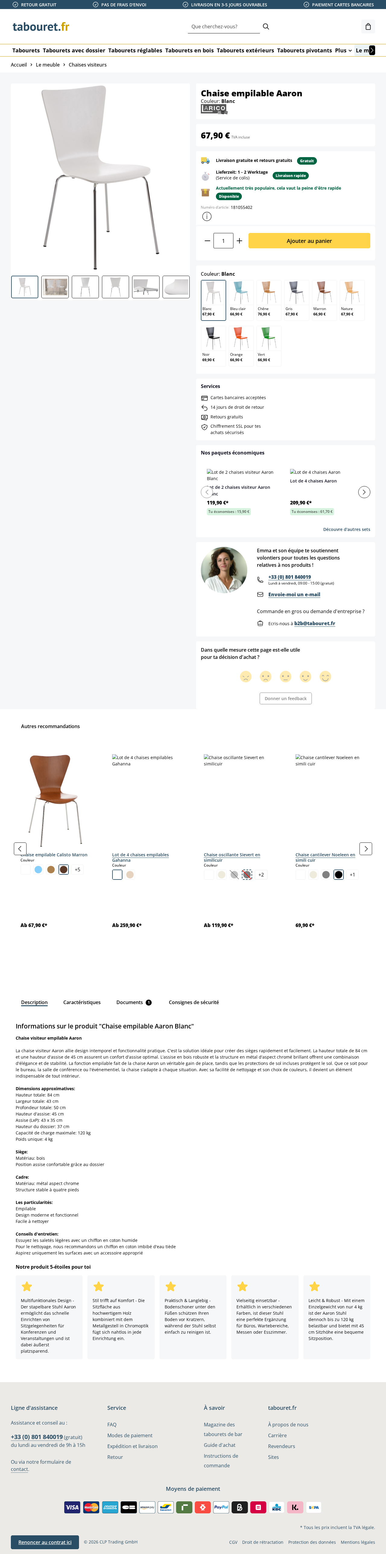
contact (19, 1469)
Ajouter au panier (309, 240)
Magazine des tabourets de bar (223, 1429)
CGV (233, 1542)
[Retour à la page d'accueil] (41, 26)
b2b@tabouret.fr (314, 623)
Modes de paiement (130, 1435)
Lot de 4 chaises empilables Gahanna (140, 857)
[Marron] (64, 869)
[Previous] (207, 492)
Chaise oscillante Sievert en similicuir (232, 857)
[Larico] (214, 109)
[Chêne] (51, 869)
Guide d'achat (220, 1445)
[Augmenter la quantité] (239, 240)
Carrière (277, 1435)
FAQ (111, 1424)
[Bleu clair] (38, 869)
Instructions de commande (221, 1461)
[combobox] (224, 26)
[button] (207, 216)
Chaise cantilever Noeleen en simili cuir (325, 857)
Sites (273, 1457)
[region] (193, 848)
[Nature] (130, 875)
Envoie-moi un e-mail (294, 594)
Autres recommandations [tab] (50, 726)
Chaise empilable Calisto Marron (54, 855)
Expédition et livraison (132, 1446)
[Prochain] (372, 50)
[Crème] (222, 875)
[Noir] (339, 875)
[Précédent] (20, 848)
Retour (115, 1457)
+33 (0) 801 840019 (289, 577)
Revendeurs (281, 1446)
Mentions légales (358, 1542)
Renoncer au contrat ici (44, 1542)
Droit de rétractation (262, 1542)
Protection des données (312, 1542)
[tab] (34, 1002)
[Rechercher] (266, 26)
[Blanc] (26, 869)
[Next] (364, 492)
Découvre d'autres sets (346, 529)
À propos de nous (288, 1424)
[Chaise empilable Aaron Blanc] (100, 177)
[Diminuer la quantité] (207, 240)
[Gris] (326, 875)
